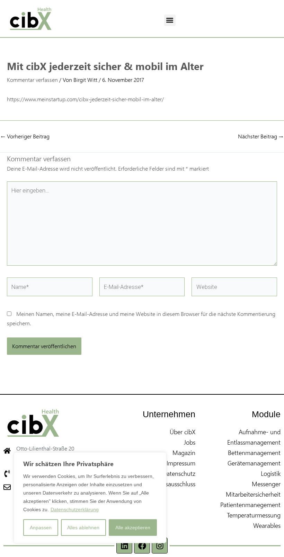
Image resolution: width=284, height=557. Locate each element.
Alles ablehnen (83, 527)
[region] (90, 497)
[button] (170, 20)
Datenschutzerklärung (75, 509)
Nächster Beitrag (260, 136)
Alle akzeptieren (132, 527)
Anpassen (41, 527)
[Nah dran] (159, 458)
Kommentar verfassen (32, 79)
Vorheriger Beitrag (25, 136)
